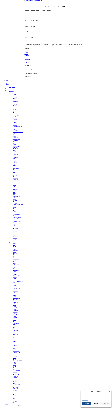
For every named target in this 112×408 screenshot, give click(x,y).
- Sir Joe (14, 213)
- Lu (13, 182)
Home (27, 0)
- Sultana (14, 215)
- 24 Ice (14, 94)
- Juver (14, 172)
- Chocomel (15, 119)
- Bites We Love (16, 109)
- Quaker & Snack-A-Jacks (18, 204)
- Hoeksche (15, 161)
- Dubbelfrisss (15, 140)
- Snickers (15, 372)
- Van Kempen (15, 228)
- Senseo (14, 211)
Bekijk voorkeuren (105, 403)
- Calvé (14, 113)
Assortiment (37, 0)
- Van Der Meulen (16, 226)
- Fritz (14, 300)
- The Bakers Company (17, 217)
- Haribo (14, 155)
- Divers (14, 134)
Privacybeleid (27, 59)
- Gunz (14, 150)
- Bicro (14, 106)
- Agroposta (15, 97)
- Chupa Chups (16, 120)
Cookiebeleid (27, 62)
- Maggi (14, 185)
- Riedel (14, 208)
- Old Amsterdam (16, 194)
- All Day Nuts (15, 101)
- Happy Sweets (16, 154)
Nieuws (29, 0)
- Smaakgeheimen (16, 214)
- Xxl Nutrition (15, 236)
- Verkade (15, 231)
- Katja (14, 173)
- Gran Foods (15, 148)
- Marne (14, 186)
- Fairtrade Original (16, 146)
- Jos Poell (15, 169)
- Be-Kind (15, 105)
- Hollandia (15, 162)
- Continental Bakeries (17, 126)
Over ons (33, 0)
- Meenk (14, 190)
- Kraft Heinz (15, 179)
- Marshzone (15, 189)
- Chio (14, 118)
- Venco (14, 229)
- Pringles (15, 203)
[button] (109, 391)
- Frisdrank (15, 147)
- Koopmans (15, 178)
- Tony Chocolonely (17, 221)
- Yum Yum (15, 238)
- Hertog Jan (15, 314)
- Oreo (14, 197)
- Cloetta (14, 122)
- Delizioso (15, 133)
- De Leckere (15, 130)
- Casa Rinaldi (16, 115)
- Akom (14, 98)
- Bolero (14, 111)
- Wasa (14, 235)
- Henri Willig (15, 312)
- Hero (14, 158)
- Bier (14, 108)
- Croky (14, 129)
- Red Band (15, 206)
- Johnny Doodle (16, 168)
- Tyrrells (14, 224)
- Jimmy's (14, 165)
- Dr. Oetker (15, 289)
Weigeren (96, 403)
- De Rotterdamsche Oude (18, 132)
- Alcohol (14, 100)
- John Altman (15, 166)
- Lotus (14, 180)
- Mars (14, 187)
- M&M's (14, 183)
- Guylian (14, 151)
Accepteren (86, 403)
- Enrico (14, 144)
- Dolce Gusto (15, 136)
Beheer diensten (85, 400)
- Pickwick (15, 200)
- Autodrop (15, 104)
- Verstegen (15, 232)
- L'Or (14, 335)
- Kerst (10, 240)
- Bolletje (14, 112)
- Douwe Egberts (16, 139)
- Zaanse (14, 239)
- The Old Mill (15, 218)
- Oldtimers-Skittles (16, 196)
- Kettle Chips (15, 175)
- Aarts (14, 95)
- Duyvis (14, 141)
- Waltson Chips (16, 233)
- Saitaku (14, 210)
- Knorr (14, 176)
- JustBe (14, 171)
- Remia (14, 207)
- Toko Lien (15, 219)
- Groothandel (12, 91)
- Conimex (15, 125)
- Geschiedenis (12, 87)
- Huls (14, 164)
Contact (41, 0)
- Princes (14, 201)
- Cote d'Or (15, 127)
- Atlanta (14, 102)
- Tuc (14, 222)
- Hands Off (15, 153)
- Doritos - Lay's (16, 137)
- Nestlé (14, 193)
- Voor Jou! (15, 395)
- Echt (14, 143)
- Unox (14, 225)
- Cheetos (15, 116)
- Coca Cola (15, 123)
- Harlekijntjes (15, 157)
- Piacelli (14, 199)
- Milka (14, 192)
